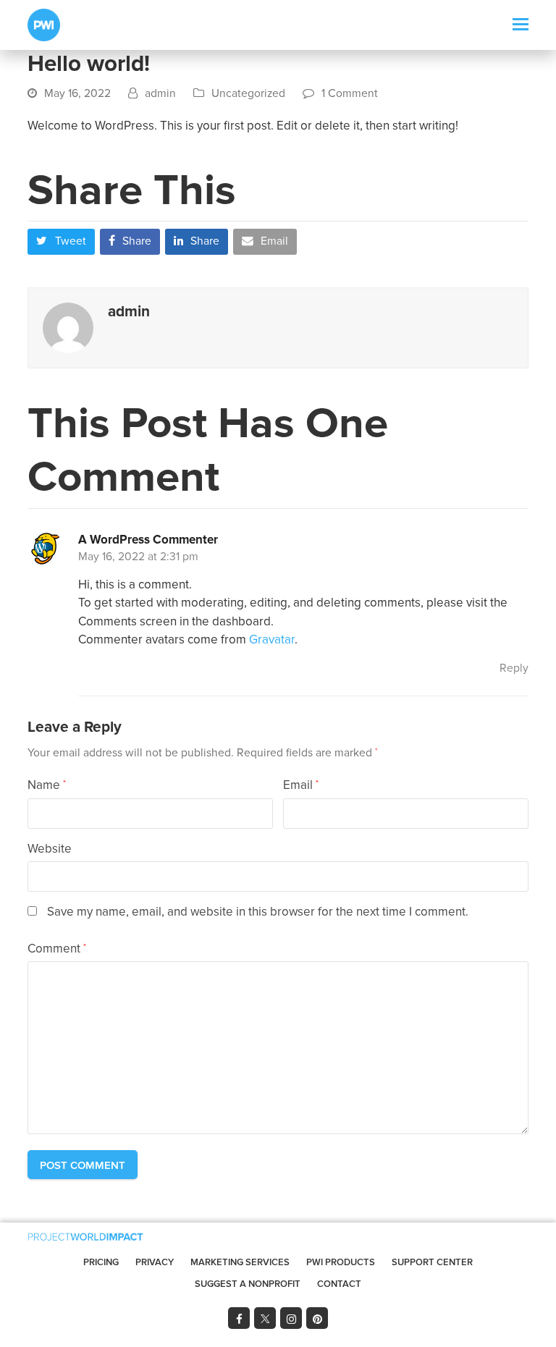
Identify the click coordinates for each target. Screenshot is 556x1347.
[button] (520, 25)
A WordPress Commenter (148, 539)
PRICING (101, 1262)
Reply (514, 668)
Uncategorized (248, 94)
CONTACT (339, 1284)
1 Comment (349, 94)
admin (160, 94)
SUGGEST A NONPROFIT (247, 1284)
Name (47, 785)
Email (301, 785)
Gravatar (272, 639)
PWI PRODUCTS (340, 1262)
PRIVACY (154, 1262)
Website (50, 848)
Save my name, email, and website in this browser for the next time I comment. (257, 911)
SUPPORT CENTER (432, 1262)
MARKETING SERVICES (240, 1262)
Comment (57, 948)
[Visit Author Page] (68, 326)
